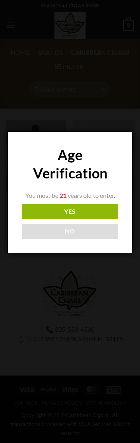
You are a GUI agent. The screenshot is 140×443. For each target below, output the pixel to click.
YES (69, 211)
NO (70, 231)
